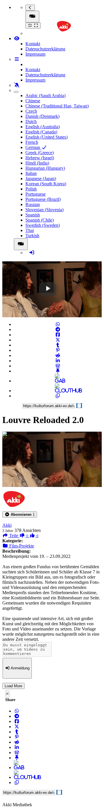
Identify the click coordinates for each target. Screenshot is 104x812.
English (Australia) (42, 126)
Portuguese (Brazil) (43, 199)
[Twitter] (58, 339)
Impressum (35, 54)
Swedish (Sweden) (42, 225)
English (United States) (46, 137)
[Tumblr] (58, 345)
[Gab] (58, 380)
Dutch (31, 121)
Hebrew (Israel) (39, 157)
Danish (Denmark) (42, 116)
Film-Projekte (21, 545)
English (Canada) (41, 131)
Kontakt (32, 43)
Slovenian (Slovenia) (44, 209)
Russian (32, 204)
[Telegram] (58, 329)
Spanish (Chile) (39, 220)
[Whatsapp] (58, 324)
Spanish (32, 214)
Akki (7, 525)
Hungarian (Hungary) (45, 168)
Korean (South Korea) (45, 183)
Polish (31, 188)
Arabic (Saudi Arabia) (45, 95)
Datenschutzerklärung (45, 48)
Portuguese (35, 194)
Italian (31, 173)
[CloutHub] (58, 390)
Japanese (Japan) (40, 178)
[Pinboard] (58, 371)
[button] (19, 514)
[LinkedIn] (58, 360)
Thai (29, 230)
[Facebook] (58, 334)
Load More (13, 686)
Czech (31, 111)
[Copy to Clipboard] (58, 395)
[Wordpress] (58, 365)
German (33, 147)
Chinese (32, 100)
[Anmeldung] (31, 252)
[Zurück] (30, 8)
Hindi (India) (37, 162)
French (31, 142)
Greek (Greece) (39, 152)
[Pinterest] (58, 350)
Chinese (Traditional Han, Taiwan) (57, 105)
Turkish (32, 235)
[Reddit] (58, 355)
